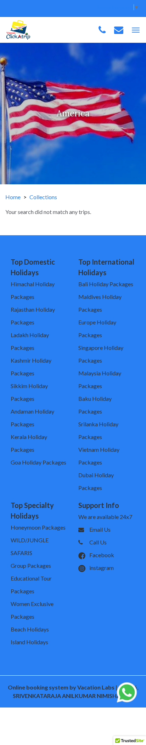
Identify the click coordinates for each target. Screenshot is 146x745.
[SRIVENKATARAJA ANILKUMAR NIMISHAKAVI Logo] (18, 29)
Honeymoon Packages (38, 527)
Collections (43, 197)
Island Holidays (29, 642)
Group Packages (31, 565)
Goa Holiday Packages (38, 462)
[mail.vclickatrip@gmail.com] (118, 30)
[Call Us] (102, 30)
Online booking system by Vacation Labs (62, 687)
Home (13, 197)
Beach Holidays (30, 629)
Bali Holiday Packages (105, 284)
